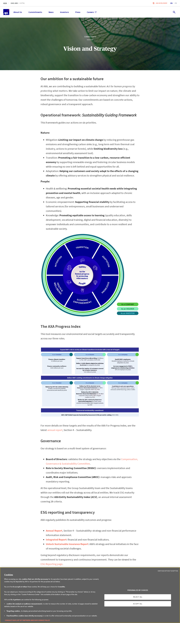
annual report (54, 430)
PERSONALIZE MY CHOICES (137, 590)
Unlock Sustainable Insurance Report (67, 544)
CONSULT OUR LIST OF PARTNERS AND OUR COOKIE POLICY (27, 620)
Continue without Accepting (168, 571)
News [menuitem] (51, 12)
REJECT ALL (137, 597)
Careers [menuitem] (90, 12)
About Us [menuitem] (17, 12)
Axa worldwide (161, 3)
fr (176, 3)
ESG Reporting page (51, 564)
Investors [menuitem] (64, 12)
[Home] (6, 12)
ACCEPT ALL (137, 604)
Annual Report (54, 530)
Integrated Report (56, 539)
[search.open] (174, 12)
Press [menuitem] (77, 12)
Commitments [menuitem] (35, 12)
